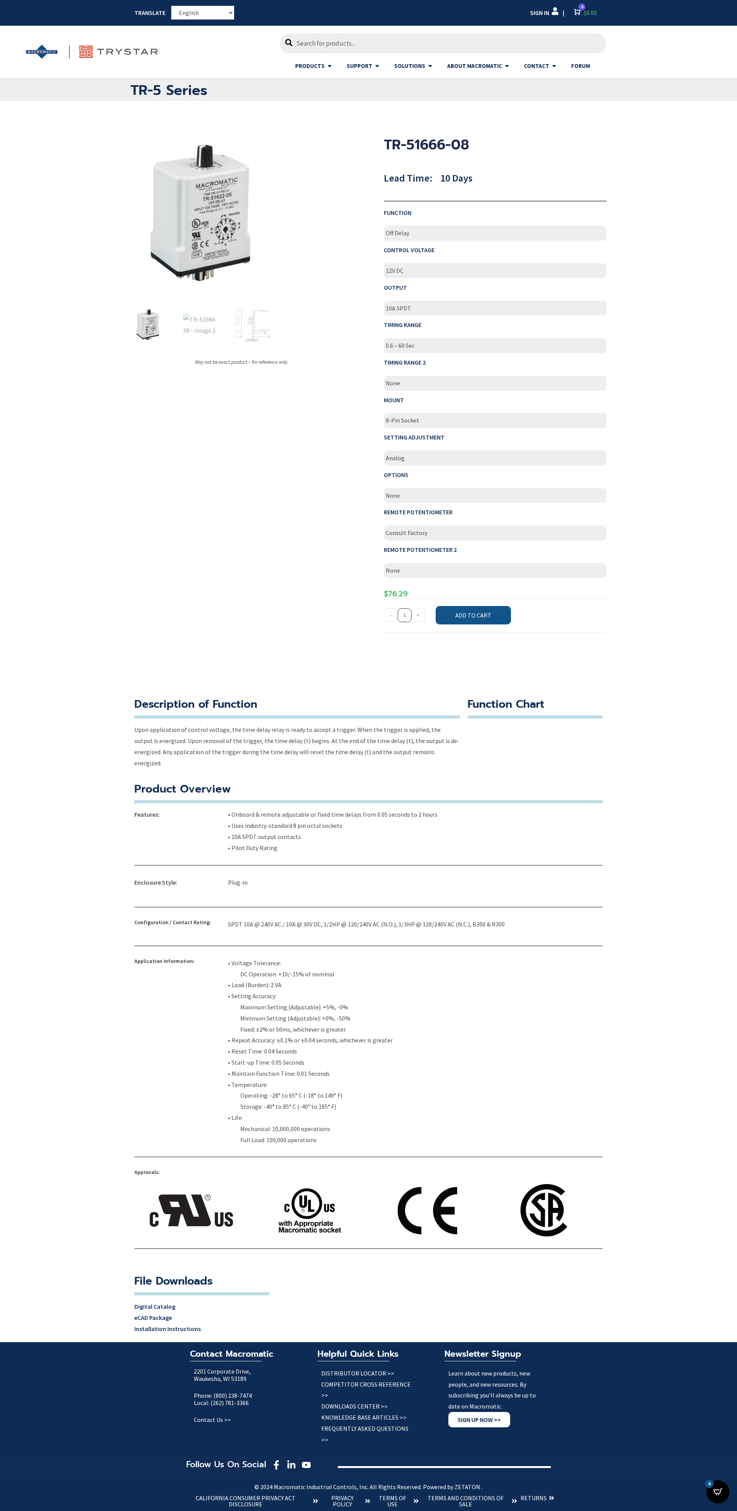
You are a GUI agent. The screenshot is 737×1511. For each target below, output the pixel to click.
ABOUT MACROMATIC (474, 65)
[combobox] (442, 43)
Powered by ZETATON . (453, 1487)
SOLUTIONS (409, 65)
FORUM (580, 65)
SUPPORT (359, 65)
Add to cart (473, 615)
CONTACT (536, 65)
